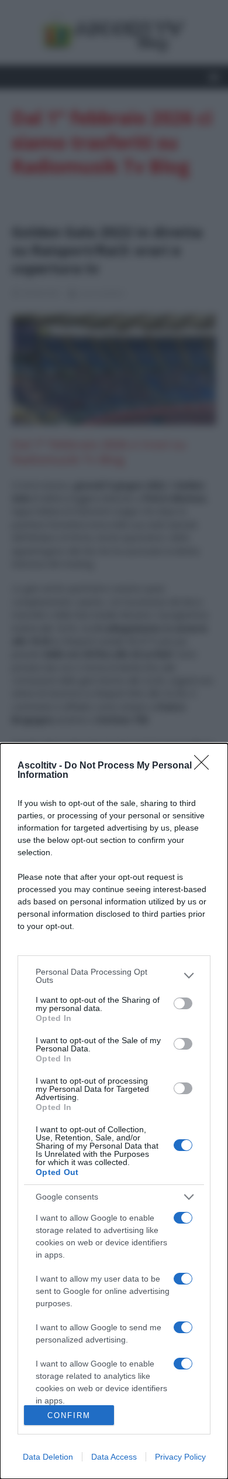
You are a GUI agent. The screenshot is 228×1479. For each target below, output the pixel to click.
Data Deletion (48, 1456)
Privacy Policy (180, 1456)
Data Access (114, 1456)
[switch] (183, 1003)
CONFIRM (69, 1415)
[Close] (205, 766)
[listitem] (114, 976)
